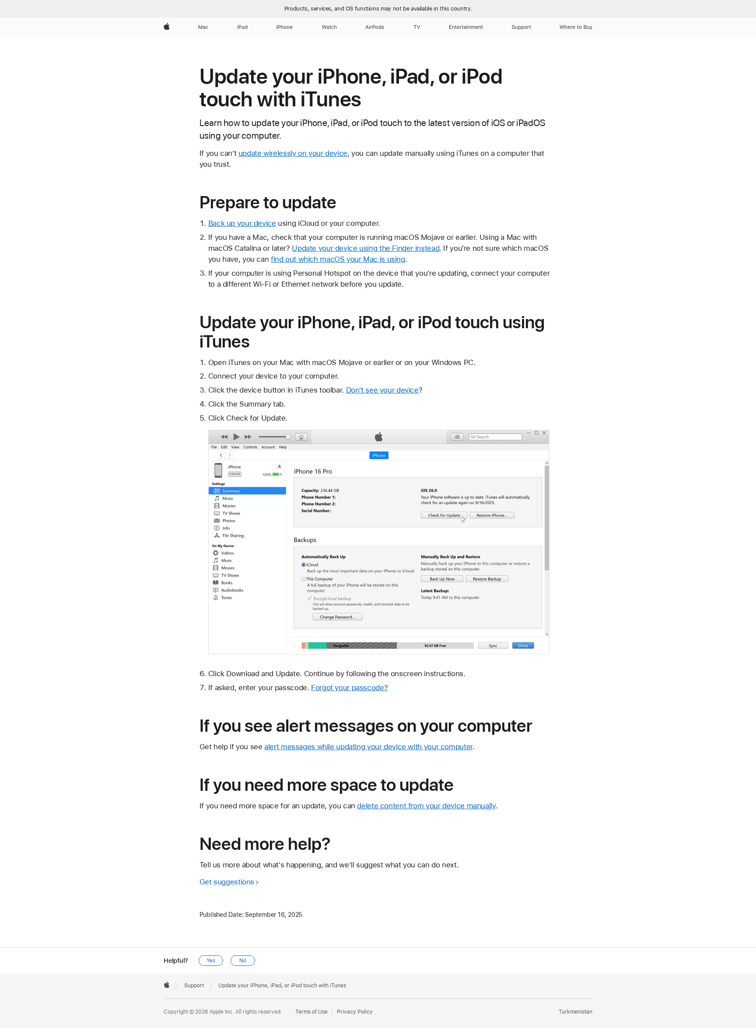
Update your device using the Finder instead (365, 248)
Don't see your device (382, 390)
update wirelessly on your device (292, 153)
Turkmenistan (575, 1012)
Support (194, 985)
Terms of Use (311, 1012)
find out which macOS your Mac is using (338, 259)
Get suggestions (227, 881)
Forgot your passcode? (349, 687)
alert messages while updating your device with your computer (368, 746)
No (242, 961)
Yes (210, 961)
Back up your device (242, 223)
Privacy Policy (355, 1012)
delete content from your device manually (426, 805)
